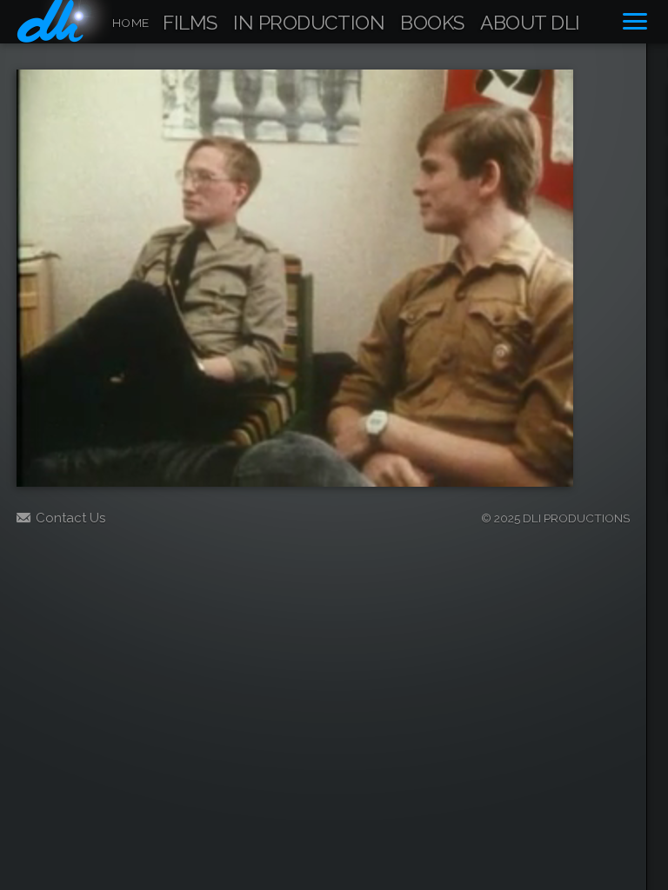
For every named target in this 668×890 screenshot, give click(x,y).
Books (432, 23)
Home (130, 23)
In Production (308, 23)
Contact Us (70, 518)
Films (190, 23)
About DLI (530, 23)
